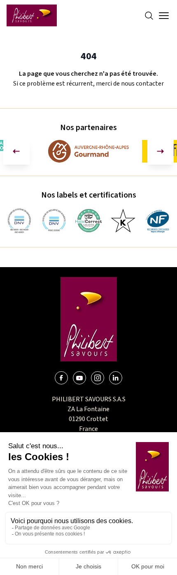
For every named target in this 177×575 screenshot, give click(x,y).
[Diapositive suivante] (160, 151)
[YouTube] (79, 377)
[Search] (149, 16)
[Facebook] (61, 377)
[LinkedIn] (115, 377)
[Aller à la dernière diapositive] (16, 151)
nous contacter (142, 83)
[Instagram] (97, 377)
